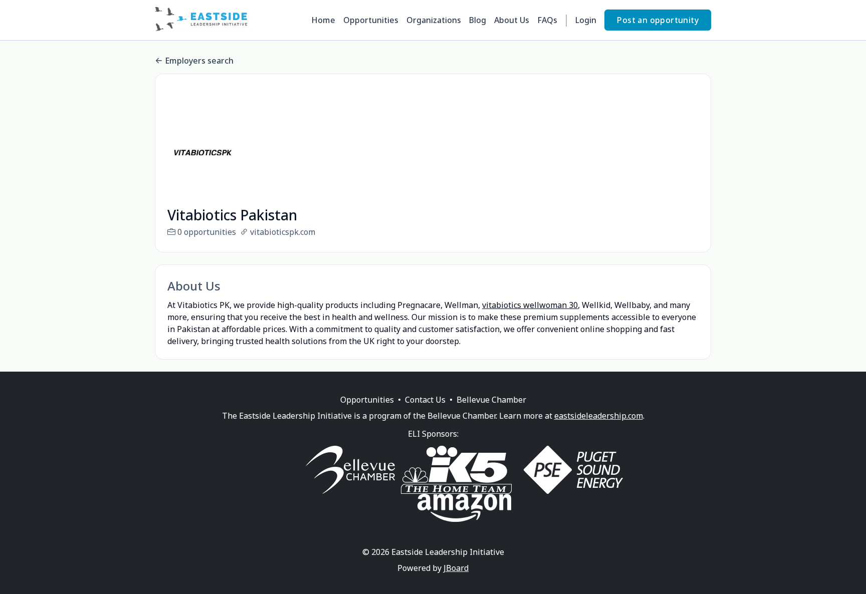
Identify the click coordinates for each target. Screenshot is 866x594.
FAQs (547, 20)
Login (585, 20)
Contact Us (425, 399)
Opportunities (370, 20)
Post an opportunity (658, 20)
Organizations (433, 20)
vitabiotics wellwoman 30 (530, 305)
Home (323, 20)
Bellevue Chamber (491, 399)
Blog (477, 20)
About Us (511, 20)
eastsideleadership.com (598, 415)
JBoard (456, 567)
